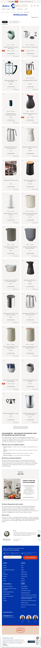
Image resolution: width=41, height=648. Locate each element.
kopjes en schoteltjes (33, 518)
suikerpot (18, 518)
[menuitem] (3, 9)
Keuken (4, 565)
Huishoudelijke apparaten (8, 569)
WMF (22, 565)
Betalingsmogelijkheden (8, 591)
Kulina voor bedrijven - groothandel (29, 594)
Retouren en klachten (8, 586)
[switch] (37, 644)
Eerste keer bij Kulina (25, 590)
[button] (20, 22)
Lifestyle (5, 576)
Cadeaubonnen (24, 588)
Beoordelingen (24, 586)
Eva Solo (23, 582)
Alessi (22, 567)
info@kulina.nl (8, 615)
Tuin (4, 571)
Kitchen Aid (23, 571)
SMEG (22, 569)
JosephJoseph (24, 576)
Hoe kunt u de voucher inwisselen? (28, 604)
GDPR (4, 598)
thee (14, 438)
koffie (10, 438)
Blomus (10, 512)
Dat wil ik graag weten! (28, 497)
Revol (27, 509)
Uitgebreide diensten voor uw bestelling (9, 589)
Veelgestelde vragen (25, 592)
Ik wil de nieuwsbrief (30, 557)
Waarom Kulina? (24, 602)
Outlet (4, 580)
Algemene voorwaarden (8, 596)
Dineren (5, 567)
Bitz (19, 507)
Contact (5, 600)
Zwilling (22, 578)
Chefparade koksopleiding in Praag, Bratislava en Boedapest (29, 598)
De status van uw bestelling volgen (28, 600)
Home (4, 578)
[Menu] (39, 636)
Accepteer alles (33, 641)
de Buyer (23, 580)
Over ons (23, 606)
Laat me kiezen (5, 645)
